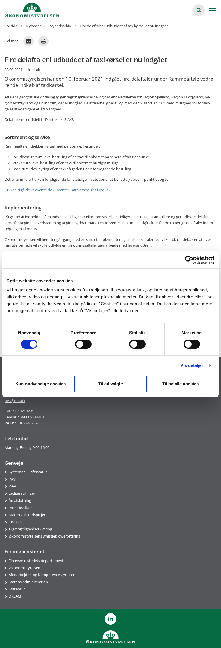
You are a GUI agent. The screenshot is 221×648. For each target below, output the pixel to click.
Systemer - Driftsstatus (28, 471)
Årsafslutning (20, 500)
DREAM (15, 596)
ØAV (12, 486)
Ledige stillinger (22, 493)
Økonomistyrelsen (24, 567)
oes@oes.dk (15, 400)
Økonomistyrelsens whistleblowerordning (44, 536)
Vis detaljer (191, 365)
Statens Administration (28, 581)
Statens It (17, 589)
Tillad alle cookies (180, 383)
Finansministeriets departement (36, 560)
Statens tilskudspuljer (27, 514)
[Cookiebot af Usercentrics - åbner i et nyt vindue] (189, 260)
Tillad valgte (110, 383)
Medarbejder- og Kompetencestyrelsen (42, 574)
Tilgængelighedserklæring (30, 528)
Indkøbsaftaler (21, 507)
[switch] (83, 344)
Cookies (15, 521)
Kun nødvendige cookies (40, 383)
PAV (12, 479)
